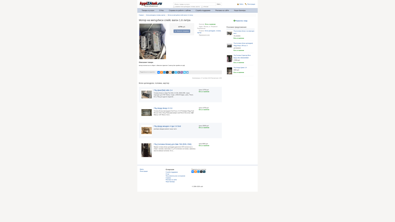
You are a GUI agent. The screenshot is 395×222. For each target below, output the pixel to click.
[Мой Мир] (164, 72)
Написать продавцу (182, 31)
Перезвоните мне (204, 35)
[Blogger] (170, 72)
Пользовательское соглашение (175, 176)
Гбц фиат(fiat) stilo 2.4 (163, 90)
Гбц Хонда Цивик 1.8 (240, 67)
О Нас (161, 10)
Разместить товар (241, 21)
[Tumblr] (179, 72)
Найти (218, 4)
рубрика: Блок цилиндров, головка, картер (187, 6)
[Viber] (181, 72)
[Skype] (184, 72)
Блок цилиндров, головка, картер (155, 15)
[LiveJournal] (173, 72)
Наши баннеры (240, 10)
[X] (167, 72)
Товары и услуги (148, 10)
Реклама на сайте (222, 10)
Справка (168, 178)
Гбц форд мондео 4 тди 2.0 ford (167, 126)
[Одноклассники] (161, 72)
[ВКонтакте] (158, 72)
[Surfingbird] (176, 72)
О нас (167, 174)
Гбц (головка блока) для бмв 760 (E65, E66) (172, 144)
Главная (141, 15)
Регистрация (251, 4)
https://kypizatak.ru (172, 3)
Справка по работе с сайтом (180, 10)
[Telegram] (187, 72)
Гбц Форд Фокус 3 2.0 (163, 108)
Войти (241, 4)
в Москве (205, 6)
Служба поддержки (203, 10)
